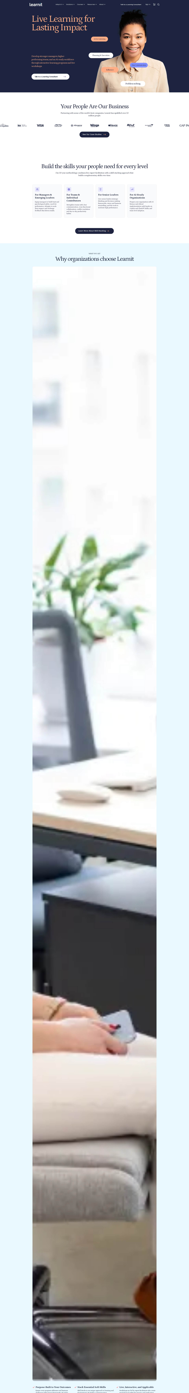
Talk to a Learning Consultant (130, 4)
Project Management (140, 84)
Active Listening (115, 40)
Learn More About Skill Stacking (92, 231)
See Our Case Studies (92, 134)
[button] (60, 4)
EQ (159, 61)
